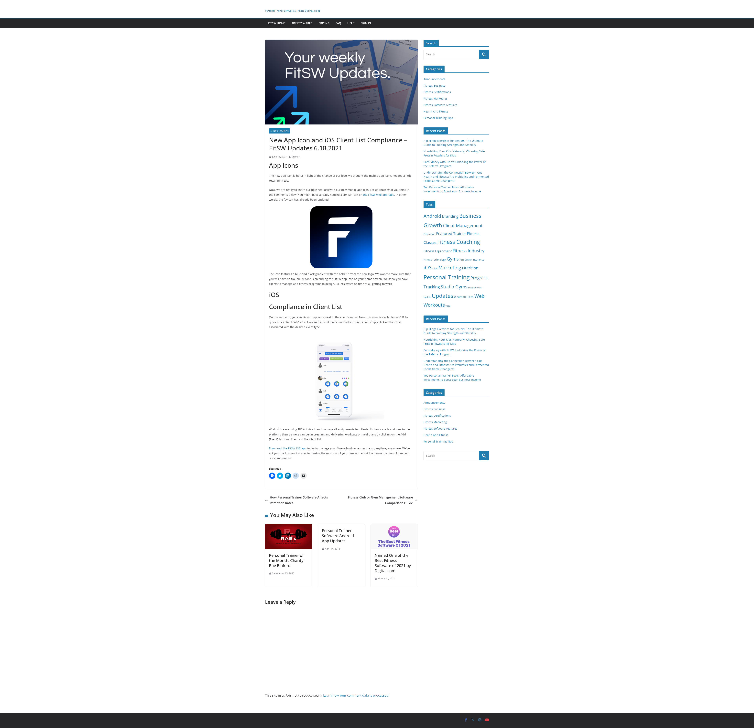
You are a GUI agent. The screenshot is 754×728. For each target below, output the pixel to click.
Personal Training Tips (438, 118)
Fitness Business (434, 85)
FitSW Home (276, 23)
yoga (448, 306)
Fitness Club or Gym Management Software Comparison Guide (380, 500)
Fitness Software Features (440, 105)
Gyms (453, 259)
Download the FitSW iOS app (288, 448)
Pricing (323, 23)
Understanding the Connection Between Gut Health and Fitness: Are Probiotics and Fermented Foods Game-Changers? (456, 177)
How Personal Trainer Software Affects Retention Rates (299, 500)
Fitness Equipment (438, 251)
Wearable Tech (464, 297)
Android (432, 216)
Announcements (279, 131)
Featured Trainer (451, 233)
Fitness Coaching (458, 241)
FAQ (338, 23)
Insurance (478, 259)
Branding (450, 216)
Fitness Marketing (435, 98)
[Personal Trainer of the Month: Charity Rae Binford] (288, 527)
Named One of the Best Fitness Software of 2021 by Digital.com (393, 563)
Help (350, 23)
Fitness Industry (468, 251)
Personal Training (447, 277)
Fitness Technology (435, 259)
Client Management (463, 225)
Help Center (465, 259)
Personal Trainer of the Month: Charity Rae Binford (286, 560)
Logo (434, 268)
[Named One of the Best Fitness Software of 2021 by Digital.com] (394, 527)
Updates (442, 295)
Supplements (474, 287)
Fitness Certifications (437, 92)
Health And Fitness (436, 111)
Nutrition (470, 268)
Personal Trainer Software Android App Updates (338, 535)
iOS (428, 267)
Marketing (449, 267)
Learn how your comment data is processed (355, 695)
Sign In (366, 23)
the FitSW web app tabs (378, 195)
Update (427, 297)
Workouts (434, 305)
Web (479, 296)
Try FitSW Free (302, 23)
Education (429, 234)
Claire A (296, 156)
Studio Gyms (454, 287)
